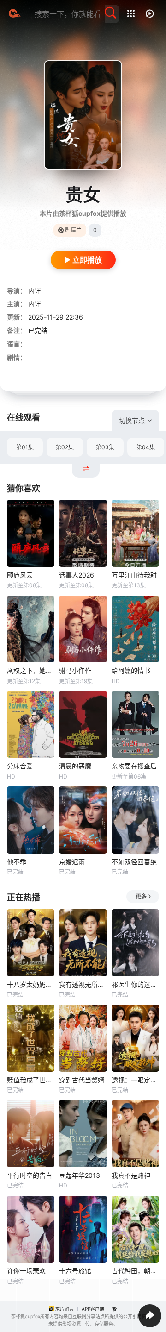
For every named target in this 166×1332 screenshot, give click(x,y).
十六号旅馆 (75, 1271)
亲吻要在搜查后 (134, 766)
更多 (141, 896)
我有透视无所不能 (83, 984)
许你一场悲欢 (26, 1271)
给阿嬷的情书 (131, 670)
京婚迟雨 (72, 862)
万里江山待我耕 (134, 575)
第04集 (145, 447)
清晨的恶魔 (75, 766)
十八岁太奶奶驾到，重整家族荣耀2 (30, 984)
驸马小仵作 (75, 670)
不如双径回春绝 (134, 862)
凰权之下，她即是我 (30, 670)
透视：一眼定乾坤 (135, 1080)
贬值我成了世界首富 (30, 1080)
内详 (34, 291)
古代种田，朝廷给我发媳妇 (135, 1271)
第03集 (105, 447)
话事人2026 (76, 575)
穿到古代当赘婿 (81, 1080)
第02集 (65, 447)
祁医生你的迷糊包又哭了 (135, 984)
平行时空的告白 (29, 1175)
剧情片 (73, 229)
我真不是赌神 (131, 1175)
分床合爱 (20, 766)
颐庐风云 (20, 575)
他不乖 (16, 862)
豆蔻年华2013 (79, 1175)
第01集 (25, 447)
